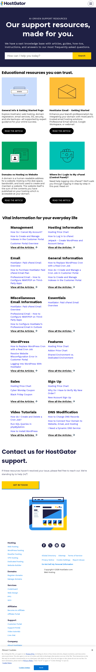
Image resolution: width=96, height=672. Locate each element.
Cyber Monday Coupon (23, 390)
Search (81, 56)
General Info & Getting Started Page (23, 110)
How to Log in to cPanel (60, 236)
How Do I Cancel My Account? (26, 232)
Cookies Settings (24, 668)
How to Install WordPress (24, 431)
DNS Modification (63, 412)
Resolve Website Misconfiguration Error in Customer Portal (24, 356)
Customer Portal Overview (24, 243)
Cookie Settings (63, 560)
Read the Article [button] (14, 131)
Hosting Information (65, 227)
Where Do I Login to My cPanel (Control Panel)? (67, 176)
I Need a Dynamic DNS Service (64, 428)
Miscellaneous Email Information (26, 300)
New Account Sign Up (59, 397)
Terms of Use (30, 654)
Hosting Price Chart (58, 232)
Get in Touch (20, 485)
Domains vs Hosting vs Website (20, 174)
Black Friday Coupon (21, 394)
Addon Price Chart (57, 350)
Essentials (57, 298)
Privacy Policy (28, 661)
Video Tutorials (24, 412)
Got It (41, 668)
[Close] (92, 650)
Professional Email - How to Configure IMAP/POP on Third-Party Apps (27, 280)
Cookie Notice (7, 663)
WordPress (20, 342)
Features (55, 342)
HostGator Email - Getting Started (69, 110)
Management (22, 227)
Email (15, 258)
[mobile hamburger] (91, 4)
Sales (15, 381)
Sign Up (54, 381)
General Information (65, 258)
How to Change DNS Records (63, 417)
